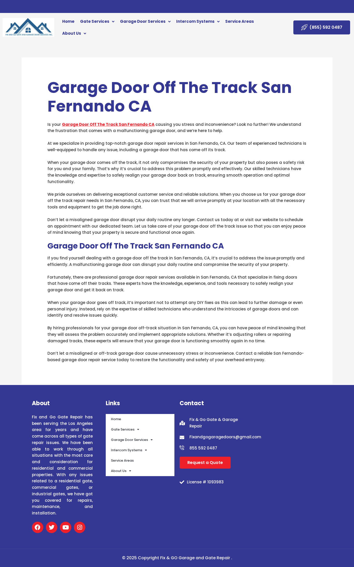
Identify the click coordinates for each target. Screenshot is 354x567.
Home (68, 21)
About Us (71, 33)
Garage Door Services (143, 21)
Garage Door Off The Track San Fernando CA (108, 124)
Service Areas (239, 21)
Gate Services (94, 21)
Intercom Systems (195, 21)
